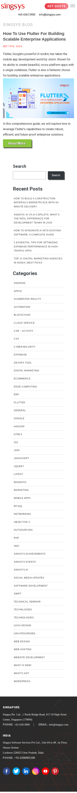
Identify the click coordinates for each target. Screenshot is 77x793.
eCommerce (22, 378)
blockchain (22, 315)
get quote (56, 6)
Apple (18, 291)
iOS (16, 442)
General (20, 410)
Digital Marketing (26, 370)
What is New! (22, 665)
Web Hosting (23, 649)
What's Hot (21, 673)
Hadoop (19, 426)
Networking (22, 514)
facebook (6, 771)
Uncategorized (25, 633)
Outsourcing (23, 530)
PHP (16, 538)
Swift (17, 593)
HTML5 (18, 434)
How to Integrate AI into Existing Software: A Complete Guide (37, 232)
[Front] (13, 6)
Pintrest (55, 771)
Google (19, 418)
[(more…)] (17, 143)
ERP (16, 394)
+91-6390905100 (24, 757)
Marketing (21, 490)
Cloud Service (24, 323)
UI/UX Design (22, 625)
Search (19, 166)
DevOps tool (23, 362)
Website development (29, 657)
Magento (20, 482)
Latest (18, 474)
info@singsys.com (50, 14)
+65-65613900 (26, 14)
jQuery (19, 466)
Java (17, 450)
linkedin (26, 771)
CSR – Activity (23, 331)
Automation (22, 307)
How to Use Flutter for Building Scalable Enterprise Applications (34, 36)
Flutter (19, 402)
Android (20, 283)
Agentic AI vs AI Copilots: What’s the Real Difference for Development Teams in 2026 (37, 218)
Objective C (22, 522)
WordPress (22, 681)
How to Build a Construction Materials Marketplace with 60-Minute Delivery (36, 202)
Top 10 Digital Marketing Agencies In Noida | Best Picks (38, 260)
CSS (16, 339)
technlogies (23, 609)
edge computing (25, 386)
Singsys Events (25, 562)
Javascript (21, 458)
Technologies (24, 617)
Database (20, 354)
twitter (16, 771)
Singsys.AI (21, 569)
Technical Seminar (27, 601)
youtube (45, 771)
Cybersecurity (25, 347)
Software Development (31, 586)
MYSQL (18, 506)
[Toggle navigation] (72, 5)
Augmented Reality (27, 299)
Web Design (22, 641)
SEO (16, 546)
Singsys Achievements (30, 554)
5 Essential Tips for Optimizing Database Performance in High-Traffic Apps (36, 246)
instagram (35, 771)
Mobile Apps (22, 498)
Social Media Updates (29, 577)
